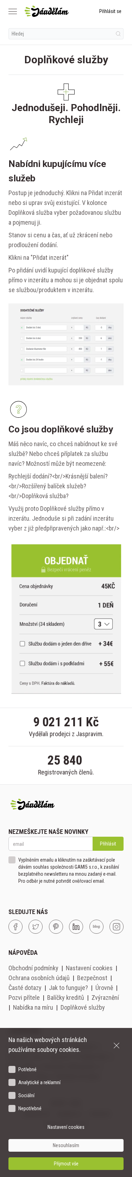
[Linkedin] (76, 927)
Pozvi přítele (24, 997)
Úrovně (104, 987)
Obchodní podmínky (33, 968)
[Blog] (96, 927)
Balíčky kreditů (65, 997)
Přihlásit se (110, 11)
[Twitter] (36, 927)
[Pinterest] (56, 927)
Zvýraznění (105, 997)
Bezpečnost (92, 978)
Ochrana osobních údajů (39, 978)
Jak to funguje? (68, 987)
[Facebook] (15, 927)
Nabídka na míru (33, 1007)
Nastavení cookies (89, 968)
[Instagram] (116, 927)
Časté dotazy (25, 987)
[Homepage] (47, 11)
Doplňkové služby (83, 1007)
